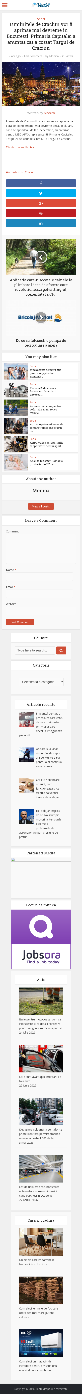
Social (41, 19)
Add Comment (33, 56)
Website (11, 604)
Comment (12, 531)
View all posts (41, 506)
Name (11, 570)
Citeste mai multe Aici (20, 147)
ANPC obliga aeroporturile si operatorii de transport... (46, 444)
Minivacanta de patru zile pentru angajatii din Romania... (45, 373)
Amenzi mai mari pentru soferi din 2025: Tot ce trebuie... (45, 409)
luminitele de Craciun (21, 172)
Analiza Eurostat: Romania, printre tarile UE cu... (46, 462)
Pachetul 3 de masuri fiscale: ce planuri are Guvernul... (43, 391)
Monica (54, 56)
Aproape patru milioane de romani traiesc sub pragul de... (46, 428)
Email (10, 587)
